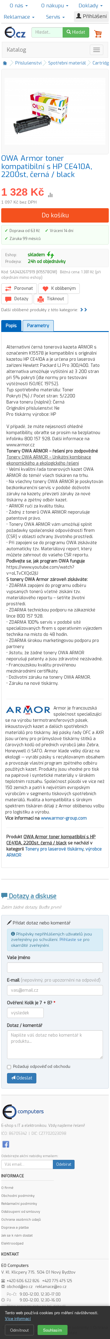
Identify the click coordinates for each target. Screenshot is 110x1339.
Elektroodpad (12, 1243)
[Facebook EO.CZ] (5, 1143)
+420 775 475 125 (57, 1280)
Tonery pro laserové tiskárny (54, 849)
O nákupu (53, 5)
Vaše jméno (18, 958)
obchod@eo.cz (20, 1286)
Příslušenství (28, 63)
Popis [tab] (11, 326)
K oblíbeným (63, 288)
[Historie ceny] (50, 195)
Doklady (89, 5)
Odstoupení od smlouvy (20, 1211)
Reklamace (17, 16)
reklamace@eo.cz (51, 1286)
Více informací (18, 1318)
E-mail (54, 980)
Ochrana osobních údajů (21, 1219)
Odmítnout (19, 1330)
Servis (54, 16)
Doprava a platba (15, 1227)
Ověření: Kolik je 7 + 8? (31, 1003)
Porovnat (23, 288)
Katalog (16, 49)
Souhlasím (52, 1330)
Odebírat (63, 1164)
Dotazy (20, 299)
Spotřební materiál (67, 63)
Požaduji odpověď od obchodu (41, 1066)
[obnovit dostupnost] (50, 255)
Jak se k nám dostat (17, 1235)
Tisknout (55, 299)
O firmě (7, 1188)
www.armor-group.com (64, 818)
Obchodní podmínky (18, 1195)
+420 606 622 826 (23, 1280)
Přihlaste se (71, 939)
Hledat (78, 32)
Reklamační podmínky (19, 1203)
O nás (17, 5)
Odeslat (23, 1078)
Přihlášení (94, 16)
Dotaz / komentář (24, 1025)
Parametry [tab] (38, 326)
